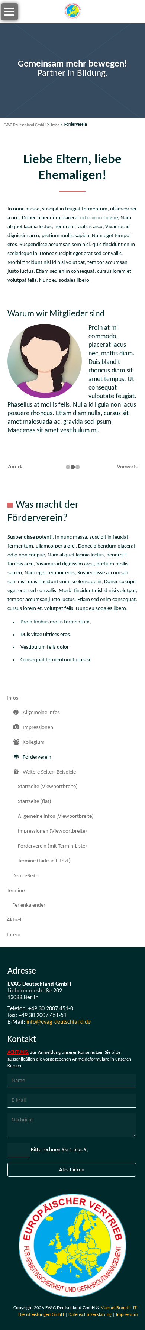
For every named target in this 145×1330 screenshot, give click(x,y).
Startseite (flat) (34, 801)
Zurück (15, 467)
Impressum (127, 1314)
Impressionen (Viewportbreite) (52, 831)
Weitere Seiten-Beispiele (49, 772)
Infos (55, 125)
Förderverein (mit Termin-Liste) (52, 846)
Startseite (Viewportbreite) (48, 787)
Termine (16, 891)
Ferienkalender (28, 905)
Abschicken (71, 1170)
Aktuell (14, 920)
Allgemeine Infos (41, 713)
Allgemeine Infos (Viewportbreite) (56, 816)
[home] (72, 11)
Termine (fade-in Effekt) (44, 861)
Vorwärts (127, 467)
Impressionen (38, 727)
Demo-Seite (25, 876)
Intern (13, 935)
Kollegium (34, 742)
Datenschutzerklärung (90, 1314)
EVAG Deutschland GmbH (25, 125)
